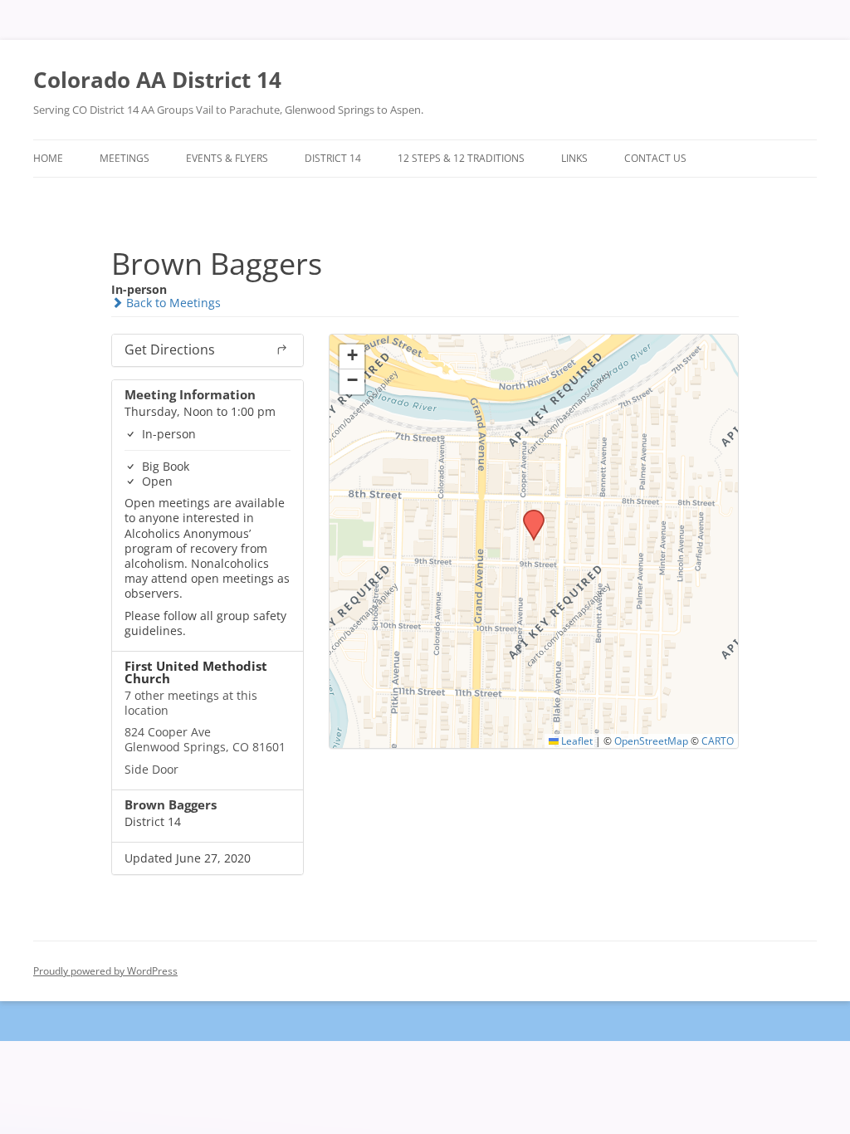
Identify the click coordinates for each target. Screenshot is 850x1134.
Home (48, 158)
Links (574, 158)
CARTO (717, 740)
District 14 (333, 158)
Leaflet (576, 740)
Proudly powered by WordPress (105, 971)
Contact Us (655, 158)
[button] (528, 515)
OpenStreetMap (651, 740)
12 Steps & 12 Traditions (461, 158)
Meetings (124, 158)
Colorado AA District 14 (157, 80)
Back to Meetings (172, 302)
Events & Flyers (227, 158)
